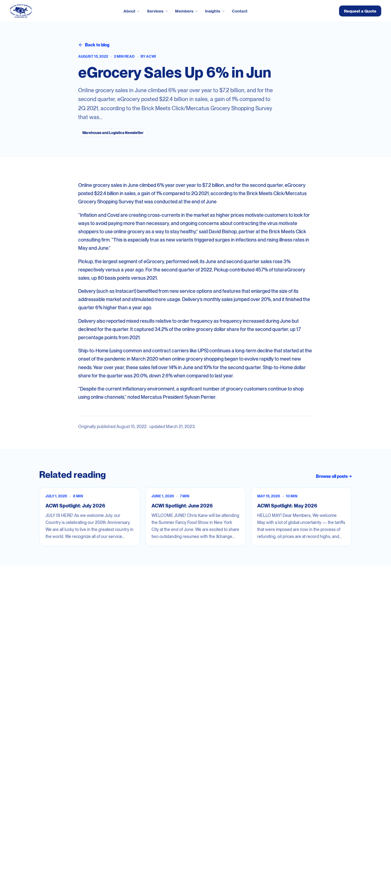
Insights (212, 11)
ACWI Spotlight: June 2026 (182, 506)
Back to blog (97, 44)
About (129, 11)
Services (155, 11)
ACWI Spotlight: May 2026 (287, 506)
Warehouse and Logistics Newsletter (113, 133)
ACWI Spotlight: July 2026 (75, 506)
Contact (239, 11)
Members (184, 11)
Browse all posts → (334, 476)
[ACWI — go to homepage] (21, 11)
